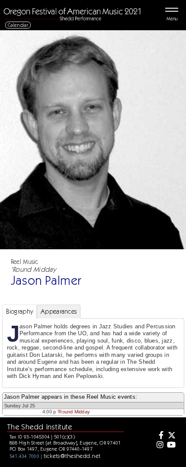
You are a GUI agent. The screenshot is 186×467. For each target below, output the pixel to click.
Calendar (18, 25)
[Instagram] (159, 445)
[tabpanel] (93, 353)
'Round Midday (74, 411)
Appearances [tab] (59, 311)
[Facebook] (159, 436)
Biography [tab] (19, 311)
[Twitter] (171, 436)
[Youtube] (171, 445)
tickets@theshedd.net (72, 455)
